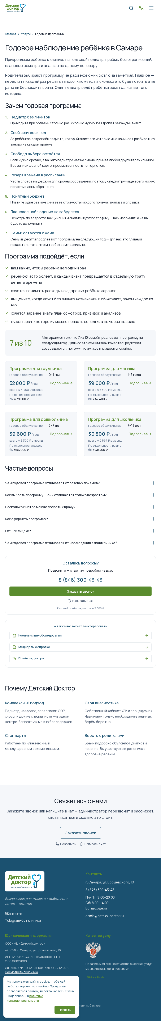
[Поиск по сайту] (131, 8)
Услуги (26, 34)
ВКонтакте (13, 913)
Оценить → (95, 977)
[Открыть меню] (151, 8)
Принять (65, 1010)
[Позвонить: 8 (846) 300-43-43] (141, 8)
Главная (10, 34)
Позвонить (68, 844)
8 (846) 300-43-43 (81, 579)
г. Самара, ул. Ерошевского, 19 (110, 882)
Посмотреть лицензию (21, 972)
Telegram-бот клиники (23, 920)
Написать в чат (82, 601)
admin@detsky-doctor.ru (105, 915)
